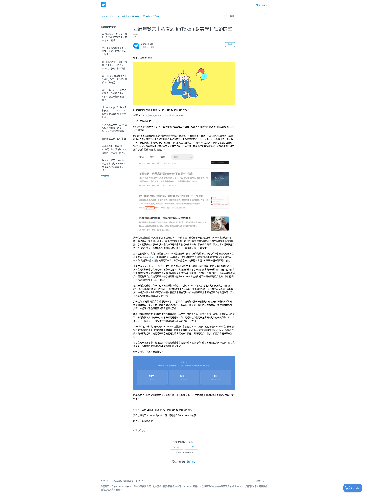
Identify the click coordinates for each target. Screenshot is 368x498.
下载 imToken (260, 5)
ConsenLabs (148, 257)
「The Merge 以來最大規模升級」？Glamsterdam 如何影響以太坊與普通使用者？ (114, 112)
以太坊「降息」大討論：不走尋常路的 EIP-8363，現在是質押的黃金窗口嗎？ (114, 165)
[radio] (176, 447)
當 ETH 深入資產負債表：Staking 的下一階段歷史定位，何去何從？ (114, 79)
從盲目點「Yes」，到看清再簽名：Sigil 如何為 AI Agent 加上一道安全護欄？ (114, 95)
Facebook (135, 430)
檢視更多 (105, 176)
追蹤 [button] (230, 44)
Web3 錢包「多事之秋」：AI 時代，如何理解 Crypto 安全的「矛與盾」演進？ (114, 149)
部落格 (156, 16)
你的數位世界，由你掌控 (114, 138)
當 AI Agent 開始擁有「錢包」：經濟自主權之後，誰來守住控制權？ (114, 37)
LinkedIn (143, 430)
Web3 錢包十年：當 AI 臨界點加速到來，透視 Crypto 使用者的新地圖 (114, 127)
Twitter (139, 430)
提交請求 (191, 461)
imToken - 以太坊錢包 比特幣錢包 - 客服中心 (120, 16)
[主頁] (103, 6)
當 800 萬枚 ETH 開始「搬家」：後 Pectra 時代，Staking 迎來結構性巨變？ (115, 65)
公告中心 (146, 16)
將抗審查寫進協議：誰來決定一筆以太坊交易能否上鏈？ (114, 51)
